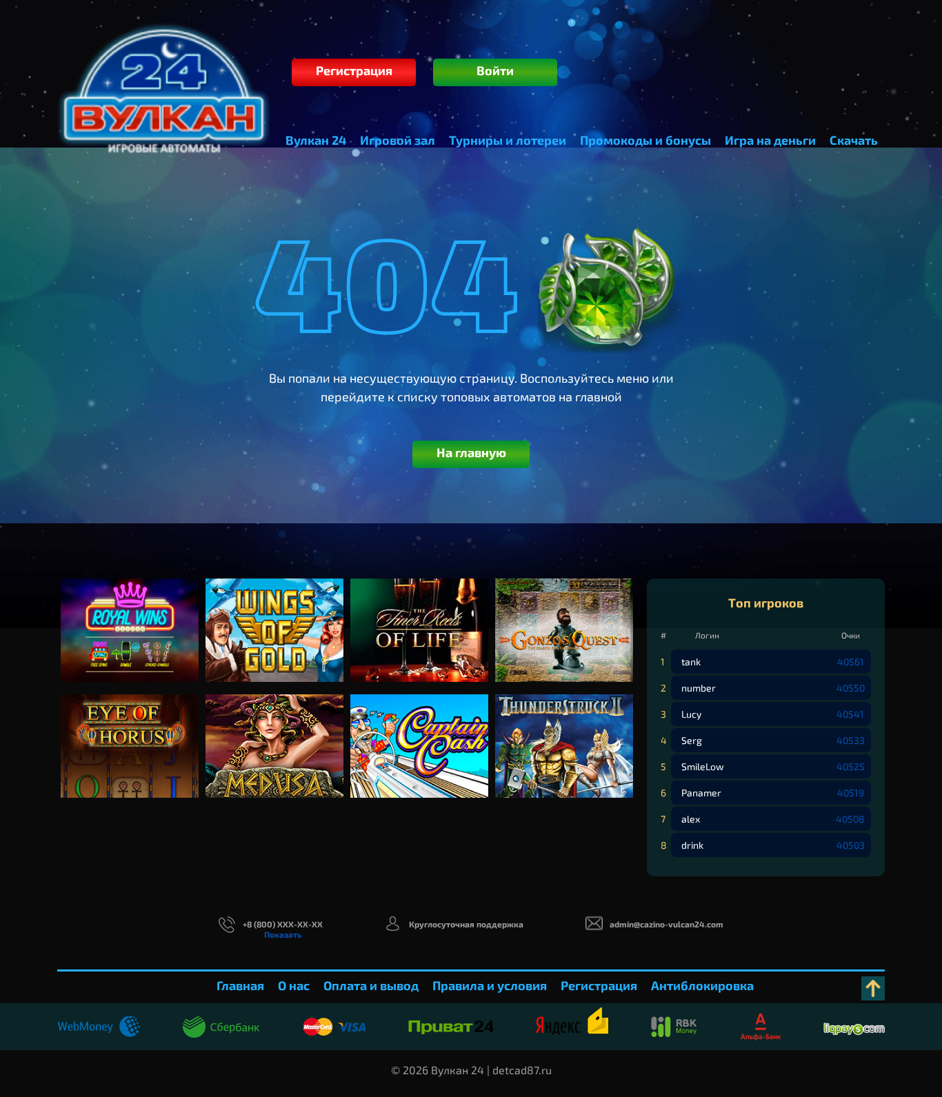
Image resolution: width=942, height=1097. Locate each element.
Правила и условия (489, 985)
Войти (495, 70)
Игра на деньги (770, 140)
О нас (294, 985)
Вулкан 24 (315, 140)
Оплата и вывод (371, 985)
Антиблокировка (702, 985)
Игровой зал (397, 140)
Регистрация (354, 70)
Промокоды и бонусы (645, 140)
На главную (471, 452)
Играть (130, 643)
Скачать (854, 140)
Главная (240, 985)
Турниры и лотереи (507, 140)
